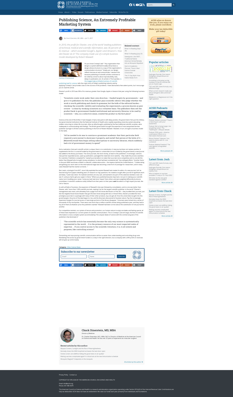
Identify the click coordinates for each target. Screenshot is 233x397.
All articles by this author (133, 362)
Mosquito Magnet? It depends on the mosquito (77, 359)
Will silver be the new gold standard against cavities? (158, 179)
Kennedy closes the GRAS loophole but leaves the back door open (83, 351)
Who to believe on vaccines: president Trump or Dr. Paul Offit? (160, 174)
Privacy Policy (63, 375)
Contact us (73, 375)
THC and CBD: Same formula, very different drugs (160, 87)
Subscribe (113, 12)
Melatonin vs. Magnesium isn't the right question (160, 98)
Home (60, 12)
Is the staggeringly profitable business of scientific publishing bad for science (90, 81)
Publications (90, 12)
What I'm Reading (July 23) (133, 54)
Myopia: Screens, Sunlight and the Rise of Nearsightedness (81, 348)
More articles (166, 183)
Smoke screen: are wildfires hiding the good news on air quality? (82, 354)
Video (74, 12)
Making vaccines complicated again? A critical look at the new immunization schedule (89, 356)
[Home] (79, 4)
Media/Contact (102, 12)
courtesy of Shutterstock (66, 78)
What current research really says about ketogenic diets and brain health (160, 92)
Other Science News (74, 247)
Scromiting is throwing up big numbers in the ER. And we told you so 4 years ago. (159, 82)
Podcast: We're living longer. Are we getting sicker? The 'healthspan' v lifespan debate (160, 128)
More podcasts (165, 151)
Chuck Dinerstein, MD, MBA (74, 38)
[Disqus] (102, 292)
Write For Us (123, 12)
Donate (80, 12)
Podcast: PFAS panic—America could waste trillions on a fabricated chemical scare (159, 134)
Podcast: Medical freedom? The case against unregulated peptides (159, 146)
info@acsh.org (68, 384)
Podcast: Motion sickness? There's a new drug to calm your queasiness (160, 122)
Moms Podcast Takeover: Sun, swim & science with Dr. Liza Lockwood (159, 140)
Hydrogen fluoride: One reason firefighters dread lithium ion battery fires (159, 76)
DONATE (160, 38)
